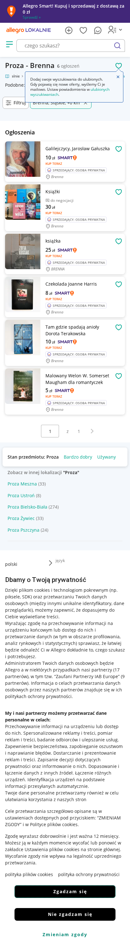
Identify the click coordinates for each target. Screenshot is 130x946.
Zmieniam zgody (65, 934)
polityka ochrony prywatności (89, 874)
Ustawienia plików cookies (52, 849)
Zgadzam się (70, 891)
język (60, 560)
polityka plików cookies (29, 874)
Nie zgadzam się (70, 914)
